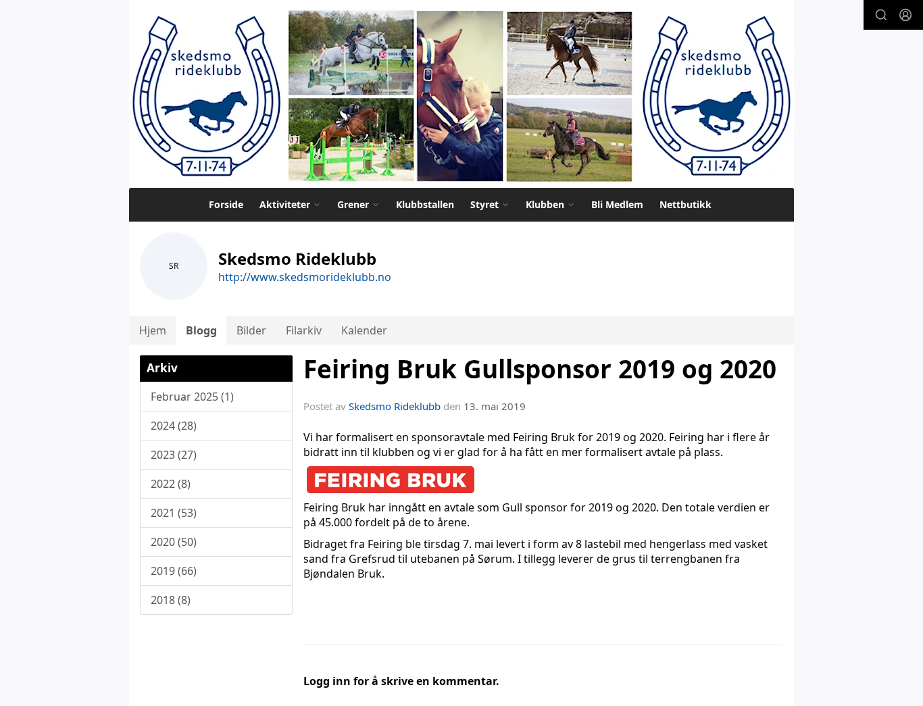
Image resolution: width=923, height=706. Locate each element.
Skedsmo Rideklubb (395, 406)
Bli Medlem (617, 204)
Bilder (251, 330)
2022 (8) (171, 483)
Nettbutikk (685, 204)
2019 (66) (174, 570)
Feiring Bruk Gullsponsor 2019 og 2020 (539, 369)
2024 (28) (174, 425)
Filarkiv (304, 330)
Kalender (364, 330)
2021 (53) (174, 512)
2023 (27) (174, 454)
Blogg (201, 330)
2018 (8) (171, 599)
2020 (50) (174, 541)
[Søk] (881, 15)
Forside (226, 204)
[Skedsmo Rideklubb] (461, 94)
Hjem (152, 330)
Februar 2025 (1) (192, 396)
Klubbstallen (425, 204)
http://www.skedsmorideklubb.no (304, 277)
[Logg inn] (905, 15)
